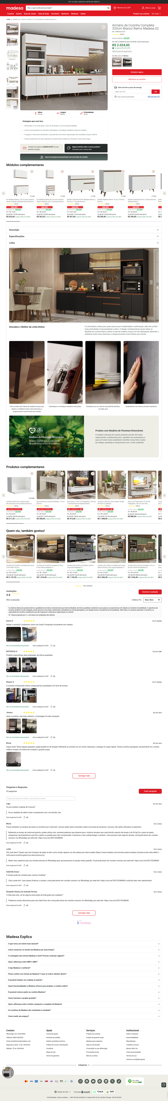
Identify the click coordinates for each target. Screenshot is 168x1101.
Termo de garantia (52, 1056)
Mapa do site (50, 1052)
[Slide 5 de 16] (12, 80)
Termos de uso (131, 1056)
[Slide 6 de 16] (12, 92)
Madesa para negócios (94, 1041)
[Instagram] (80, 1081)
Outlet (83, 14)
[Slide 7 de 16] (12, 105)
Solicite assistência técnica (55, 1041)
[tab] (13, 221)
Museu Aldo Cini (132, 1048)
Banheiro (65, 14)
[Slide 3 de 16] (12, 54)
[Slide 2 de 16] (12, 42)
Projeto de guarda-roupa (95, 1037)
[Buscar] (68, 7)
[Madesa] (14, 8)
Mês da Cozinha (92, 1056)
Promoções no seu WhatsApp (96, 1048)
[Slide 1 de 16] (12, 29)
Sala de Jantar (30, 14)
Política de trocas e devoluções (57, 1045)
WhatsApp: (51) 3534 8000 (15, 1034)
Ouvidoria (49, 1048)
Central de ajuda (52, 1034)
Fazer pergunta (150, 791)
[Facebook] (87, 1081)
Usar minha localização (125, 96)
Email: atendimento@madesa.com (18, 1041)
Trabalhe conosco (132, 1045)
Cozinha (10, 14)
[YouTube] (93, 1081)
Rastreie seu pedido (53, 1037)
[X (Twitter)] (112, 1081)
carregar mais (84, 776)
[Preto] (127, 62)
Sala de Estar (43, 14)
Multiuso (74, 14)
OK (156, 92)
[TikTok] (119, 1081)
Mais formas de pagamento (122, 51)
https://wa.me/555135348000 (50, 838)
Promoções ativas (92, 1052)
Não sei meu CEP (154, 96)
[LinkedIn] (106, 1081)
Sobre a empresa (132, 1034)
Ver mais (155, 14)
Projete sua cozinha (141, 14)
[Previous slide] (3, 193)
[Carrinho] (159, 8)
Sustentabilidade (132, 1037)
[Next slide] (164, 193)
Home (8, 19)
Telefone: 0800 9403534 (14, 1037)
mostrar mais (84, 913)
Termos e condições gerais (135, 1059)
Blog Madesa (131, 1041)
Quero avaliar (150, 592)
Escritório (55, 14)
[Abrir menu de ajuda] (163, 1085)
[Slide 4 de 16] (12, 67)
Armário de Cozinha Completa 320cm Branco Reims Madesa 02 (34, 19)
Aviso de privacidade (133, 1052)
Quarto (19, 14)
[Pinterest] (99, 1081)
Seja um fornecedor (93, 1045)
